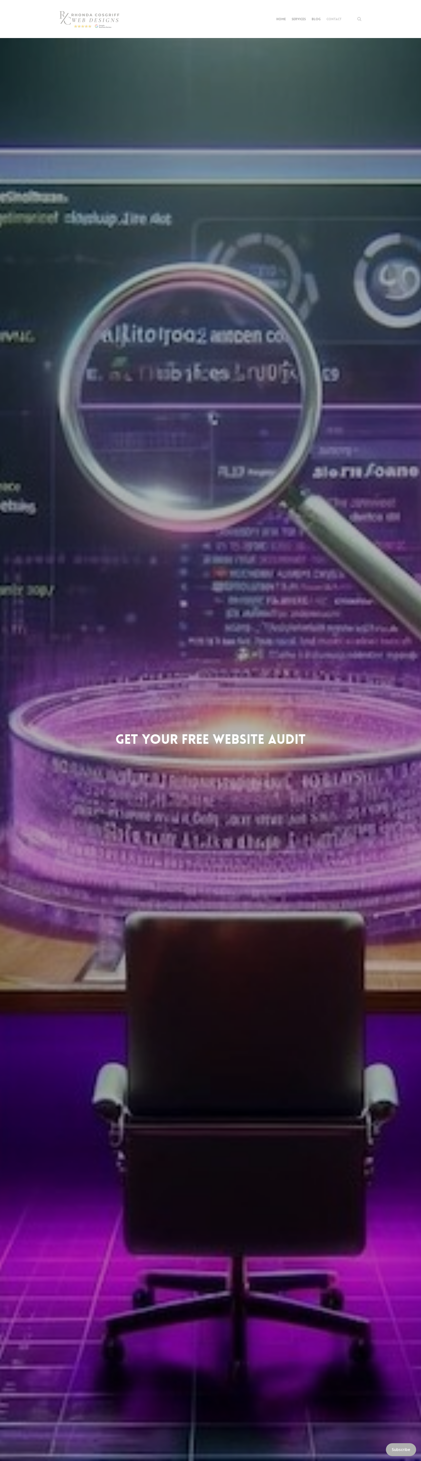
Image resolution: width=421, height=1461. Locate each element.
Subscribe (401, 1449)
